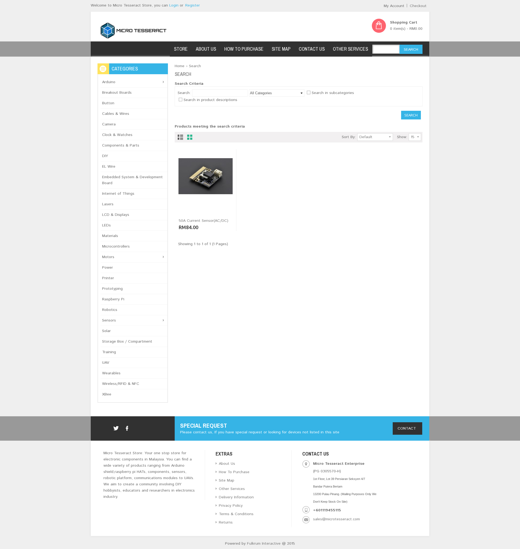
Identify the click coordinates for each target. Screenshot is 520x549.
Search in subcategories (333, 93)
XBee (106, 394)
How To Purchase (244, 49)
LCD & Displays (115, 214)
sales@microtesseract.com (336, 519)
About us (206, 49)
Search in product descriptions (210, 100)
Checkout (418, 6)
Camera (109, 124)
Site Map (281, 49)
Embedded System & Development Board (132, 180)
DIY (105, 156)
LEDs (106, 225)
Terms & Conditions (236, 514)
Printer (108, 278)
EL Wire (108, 166)
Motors (108, 257)
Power (107, 267)
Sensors (109, 320)
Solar (106, 331)
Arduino (108, 82)
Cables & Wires (115, 113)
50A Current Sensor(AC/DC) (203, 220)
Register (192, 5)
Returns (226, 522)
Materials (110, 236)
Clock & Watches (117, 135)
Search (195, 66)
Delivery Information (236, 497)
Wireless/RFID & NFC (120, 383)
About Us (227, 463)
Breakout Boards (117, 92)
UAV (105, 362)
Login (173, 5)
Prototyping (112, 288)
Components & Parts (120, 145)
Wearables (111, 373)
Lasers (107, 204)
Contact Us (312, 49)
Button (108, 103)
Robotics (109, 310)
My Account (394, 6)
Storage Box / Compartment (127, 341)
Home (179, 66)
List (180, 138)
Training (109, 352)
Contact (407, 428)
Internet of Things (118, 193)
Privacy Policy (231, 505)
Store (181, 49)
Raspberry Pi (113, 299)
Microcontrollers (116, 246)
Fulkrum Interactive (263, 543)
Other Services (350, 49)
